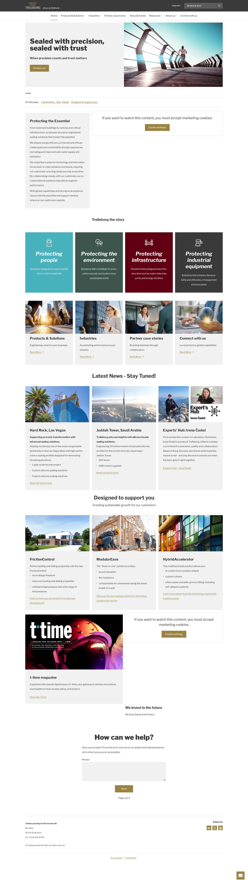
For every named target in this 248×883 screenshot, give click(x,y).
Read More (35, 352)
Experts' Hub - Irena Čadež (177, 468)
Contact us (39, 68)
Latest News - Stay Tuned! (55, 102)
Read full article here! (41, 483)
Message (85, 760)
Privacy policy (116, 858)
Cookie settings (157, 127)
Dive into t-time (38, 697)
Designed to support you (84, 102)
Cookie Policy (130, 858)
